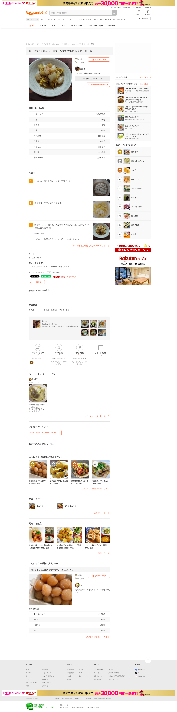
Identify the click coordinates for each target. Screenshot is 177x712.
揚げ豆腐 (108, 19)
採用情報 (88, 698)
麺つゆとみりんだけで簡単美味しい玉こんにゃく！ (53, 570)
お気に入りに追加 (100, 59)
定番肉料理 (70, 669)
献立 (53, 26)
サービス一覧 (64, 708)
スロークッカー (99, 19)
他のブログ (72, 277)
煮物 (65, 44)
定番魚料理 (70, 673)
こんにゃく (38, 114)
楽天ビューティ (99, 676)
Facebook (141, 669)
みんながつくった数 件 (92, 79)
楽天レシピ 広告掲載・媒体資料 (102, 698)
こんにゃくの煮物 (77, 44)
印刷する (38, 282)
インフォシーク (116, 7)
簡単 (80, 673)
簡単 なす (44, 19)
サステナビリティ (93, 708)
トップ (28, 669)
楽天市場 (148, 7)
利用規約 (45, 679)
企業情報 (57, 698)
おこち (44, 321)
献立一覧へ (102, 553)
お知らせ (45, 686)
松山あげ (89, 19)
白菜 (35, 120)
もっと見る (144, 77)
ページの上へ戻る (148, 660)
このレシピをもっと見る (96, 637)
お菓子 (69, 679)
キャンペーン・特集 (96, 26)
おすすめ (31, 26)
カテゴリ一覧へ (100, 513)
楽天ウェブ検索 (113, 673)
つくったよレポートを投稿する (98, 84)
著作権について (79, 698)
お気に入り (139, 14)
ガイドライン (46, 682)
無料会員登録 (144, 18)
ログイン (148, 14)
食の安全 (111, 26)
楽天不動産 (97, 673)
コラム (62, 26)
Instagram (141, 676)
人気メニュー (56, 44)
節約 (80, 676)
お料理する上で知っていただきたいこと (90, 246)
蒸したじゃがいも (54, 19)
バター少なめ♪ (80, 19)
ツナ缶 (36, 125)
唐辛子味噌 (116, 19)
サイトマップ (46, 673)
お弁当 (81, 669)
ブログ (110, 669)
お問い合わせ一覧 (78, 708)
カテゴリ (43, 26)
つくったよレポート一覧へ (95, 416)
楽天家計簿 (126, 7)
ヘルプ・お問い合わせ (49, 676)
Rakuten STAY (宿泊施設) (116, 676)
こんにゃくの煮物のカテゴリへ (93, 489)
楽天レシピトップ (32, 44)
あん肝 (123, 19)
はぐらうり (70, 19)
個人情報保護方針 (67, 698)
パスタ (69, 676)
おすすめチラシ (138, 7)
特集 (27, 686)
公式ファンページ (76, 26)
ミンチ (63, 19)
